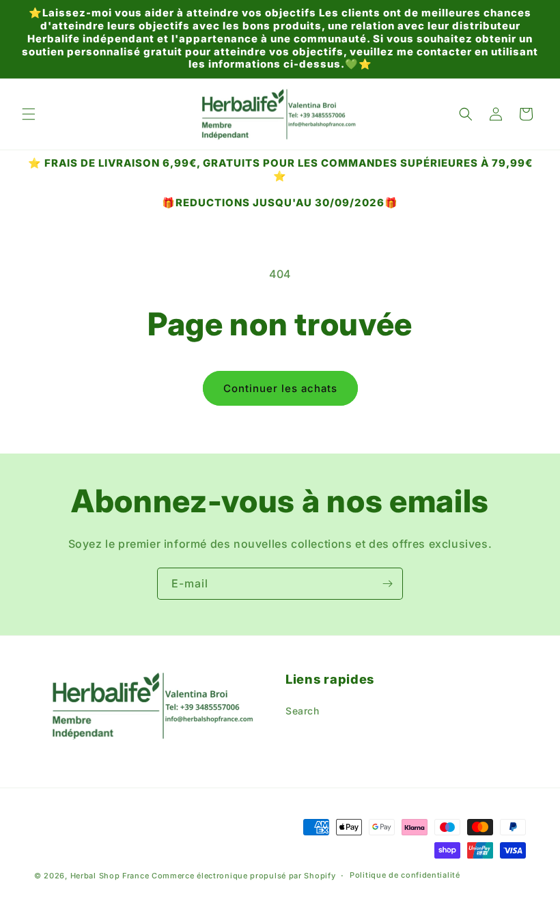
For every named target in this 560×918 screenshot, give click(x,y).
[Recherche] (466, 114)
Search (302, 711)
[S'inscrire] (387, 584)
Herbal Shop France (110, 875)
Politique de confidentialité (405, 875)
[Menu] (29, 114)
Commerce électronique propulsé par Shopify (243, 875)
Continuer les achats (280, 388)
